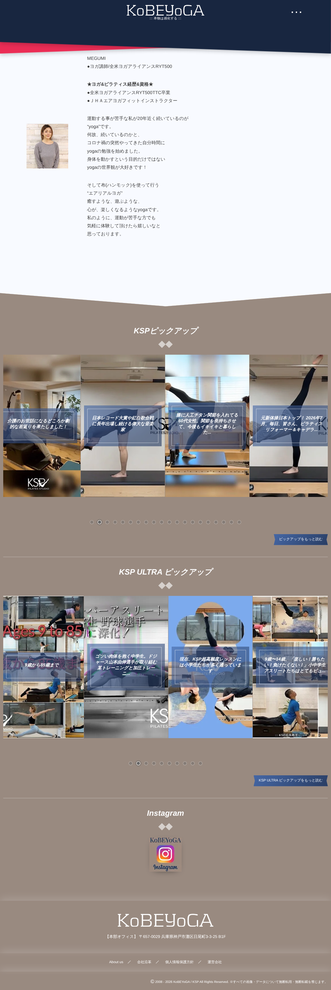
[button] (91, 522)
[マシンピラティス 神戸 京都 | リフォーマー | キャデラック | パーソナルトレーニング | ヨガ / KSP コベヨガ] (165, 10)
